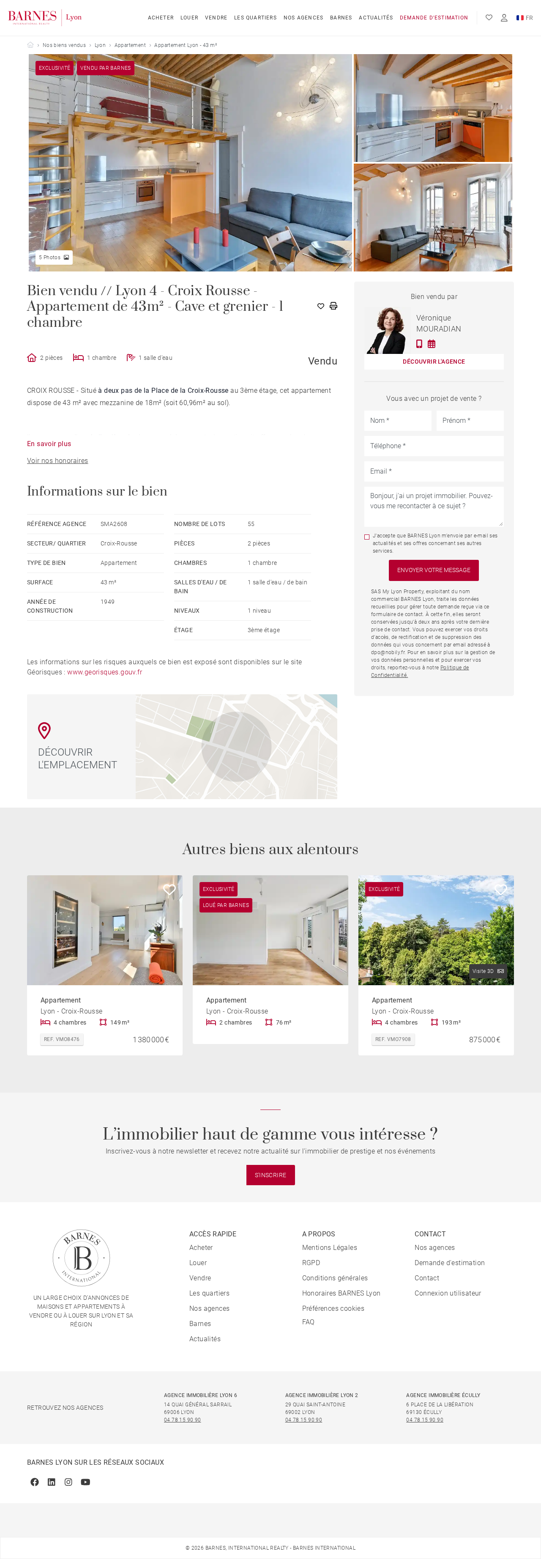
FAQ (308, 1322)
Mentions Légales (329, 1248)
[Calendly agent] (431, 344)
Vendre (216, 18)
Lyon (100, 45)
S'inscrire (271, 1175)
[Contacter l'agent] (419, 344)
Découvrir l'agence (434, 361)
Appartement (130, 45)
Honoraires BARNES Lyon (341, 1293)
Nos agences (303, 18)
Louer (189, 18)
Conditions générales (335, 1278)
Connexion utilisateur (448, 1293)
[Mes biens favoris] (489, 18)
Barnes (341, 18)
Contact (427, 1278)
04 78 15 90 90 (182, 1420)
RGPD (311, 1263)
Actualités (376, 18)
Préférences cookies (333, 1308)
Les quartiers (255, 18)
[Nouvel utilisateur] (504, 18)
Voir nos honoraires (57, 461)
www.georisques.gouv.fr (104, 672)
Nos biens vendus (64, 45)
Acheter (161, 18)
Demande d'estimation (434, 18)
